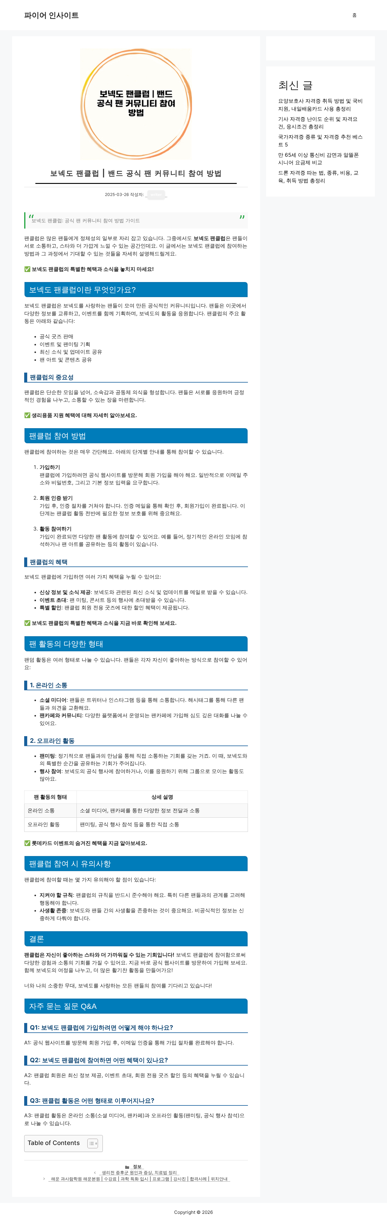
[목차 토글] (89, 1143)
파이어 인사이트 (51, 15)
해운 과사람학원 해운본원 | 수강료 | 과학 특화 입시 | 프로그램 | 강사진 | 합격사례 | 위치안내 (139, 1178)
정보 (137, 1166)
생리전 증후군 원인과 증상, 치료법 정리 (139, 1172)
